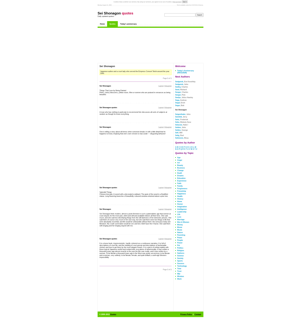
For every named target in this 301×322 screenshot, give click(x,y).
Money (180, 225)
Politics (180, 248)
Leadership (181, 212)
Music (179, 230)
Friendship (181, 191)
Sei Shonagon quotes (108, 107)
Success (180, 263)
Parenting (181, 235)
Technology (182, 266)
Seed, (181, 90)
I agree (161, 86)
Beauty (180, 165)
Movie (179, 227)
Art (178, 163)
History (180, 199)
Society (180, 258)
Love (179, 217)
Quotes (112, 24)
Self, (178, 133)
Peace (179, 238)
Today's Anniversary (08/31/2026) (185, 72)
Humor (180, 204)
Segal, (180, 103)
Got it (185, 2)
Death (179, 173)
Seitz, (181, 119)
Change (180, 170)
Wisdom (180, 276)
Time (179, 269)
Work (179, 279)
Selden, (180, 127)
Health (179, 196)
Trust (179, 271)
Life (178, 214)
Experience (181, 181)
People (180, 240)
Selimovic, (181, 138)
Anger (179, 160)
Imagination (182, 207)
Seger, (179, 105)
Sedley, (181, 87)
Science (180, 256)
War (178, 274)
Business (181, 168)
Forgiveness (182, 188)
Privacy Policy (186, 314)
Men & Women (183, 222)
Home (102, 24)
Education (181, 178)
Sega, (181, 100)
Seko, (183, 122)
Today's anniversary (128, 24)
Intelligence (182, 209)
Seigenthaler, (182, 114)
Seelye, (184, 97)
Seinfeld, (181, 117)
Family (180, 186)
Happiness (181, 194)
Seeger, (181, 92)
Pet (178, 245)
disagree (168, 86)
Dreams (180, 176)
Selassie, (181, 125)
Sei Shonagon (115, 13)
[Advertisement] (150, 45)
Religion (180, 250)
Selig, (179, 135)
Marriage (180, 219)
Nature (180, 232)
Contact (198, 314)
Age (178, 157)
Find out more (176, 2)
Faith (179, 183)
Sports (180, 261)
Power (179, 243)
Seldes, (181, 130)
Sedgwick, (185, 82)
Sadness (180, 253)
